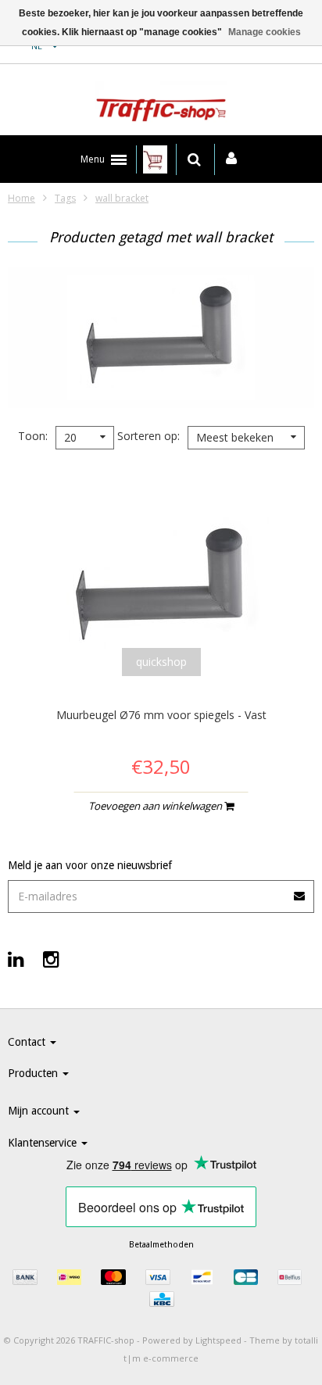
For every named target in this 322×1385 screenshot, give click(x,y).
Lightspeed (218, 1340)
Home (21, 198)
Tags (65, 198)
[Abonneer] (300, 890)
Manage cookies (264, 32)
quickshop (161, 661)
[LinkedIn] (16, 959)
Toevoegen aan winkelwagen (156, 806)
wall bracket (121, 198)
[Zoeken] (194, 159)
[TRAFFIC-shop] (161, 104)
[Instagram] (51, 959)
